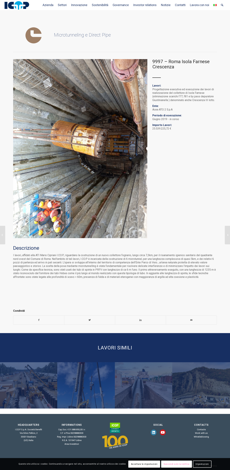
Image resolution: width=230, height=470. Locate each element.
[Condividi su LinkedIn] (140, 320)
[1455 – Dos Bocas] (28, 385)
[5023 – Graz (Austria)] (227, 235)
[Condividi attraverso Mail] (191, 320)
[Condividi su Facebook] (38, 320)
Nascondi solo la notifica (176, 464)
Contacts (201, 429)
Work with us (201, 433)
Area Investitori (71, 444)
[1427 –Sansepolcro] (201, 385)
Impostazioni (202, 464)
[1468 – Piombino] (143, 385)
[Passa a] (215, 5)
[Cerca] (222, 5)
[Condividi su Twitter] (89, 320)
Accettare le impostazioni (144, 464)
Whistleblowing (201, 436)
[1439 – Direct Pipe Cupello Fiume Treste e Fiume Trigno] (2, 235)
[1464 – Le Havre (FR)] (86, 385)
